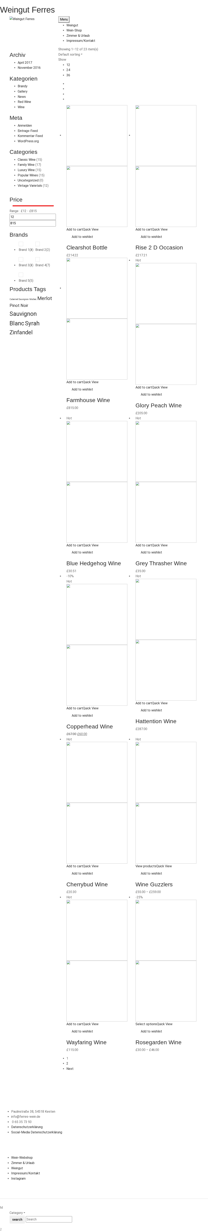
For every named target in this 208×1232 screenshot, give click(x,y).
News (22, 97)
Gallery (22, 91)
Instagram (18, 1178)
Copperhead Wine (89, 726)
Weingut (17, 1168)
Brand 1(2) (26, 250)
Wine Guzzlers (154, 884)
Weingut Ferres (27, 9)
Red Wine (24, 102)
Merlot (44, 298)
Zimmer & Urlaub (23, 1163)
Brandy (22, 86)
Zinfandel (21, 332)
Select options (146, 1024)
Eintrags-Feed (28, 131)
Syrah (32, 323)
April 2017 (25, 63)
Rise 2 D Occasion (159, 247)
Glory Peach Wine (158, 405)
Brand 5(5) (26, 281)
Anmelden (25, 125)
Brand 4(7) (42, 265)
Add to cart (74, 229)
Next (70, 1069)
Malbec (33, 299)
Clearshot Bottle (86, 247)
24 (68, 70)
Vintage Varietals (30, 186)
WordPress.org (28, 141)
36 (68, 75)
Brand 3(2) (26, 265)
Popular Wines (28, 175)
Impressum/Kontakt (25, 1173)
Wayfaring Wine (86, 1042)
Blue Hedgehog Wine (93, 563)
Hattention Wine (156, 721)
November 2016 (29, 68)
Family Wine (26, 165)
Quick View (91, 229)
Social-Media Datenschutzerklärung (36, 1132)
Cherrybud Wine (87, 884)
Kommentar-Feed (30, 136)
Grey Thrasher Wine (161, 563)
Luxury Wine (26, 170)
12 (68, 65)
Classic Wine (27, 160)
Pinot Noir (19, 305)
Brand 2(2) (42, 250)
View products (145, 866)
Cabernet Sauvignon (19, 299)
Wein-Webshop (22, 1158)
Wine (21, 107)
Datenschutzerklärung (27, 1127)
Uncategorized (28, 180)
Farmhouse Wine (88, 400)
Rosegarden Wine (158, 1042)
